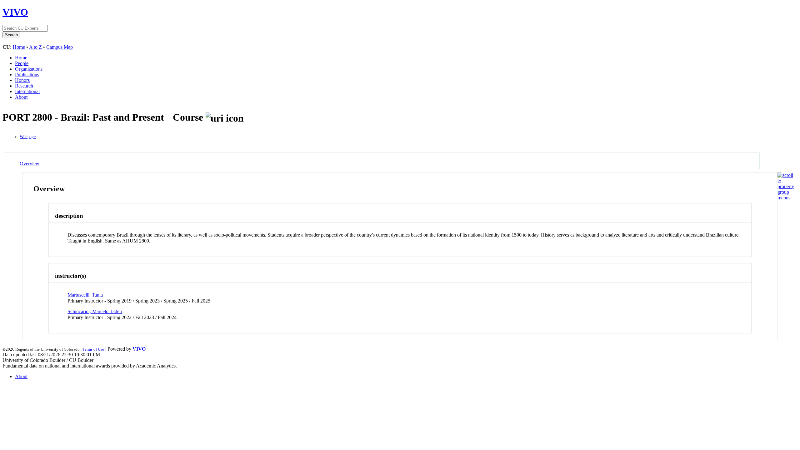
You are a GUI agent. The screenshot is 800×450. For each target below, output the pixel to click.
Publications (27, 74)
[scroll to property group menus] (786, 197)
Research (24, 85)
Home (19, 47)
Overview (29, 163)
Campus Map (59, 47)
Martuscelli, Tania (85, 295)
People (21, 63)
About (21, 97)
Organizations (28, 69)
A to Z (35, 47)
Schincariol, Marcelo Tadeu (95, 311)
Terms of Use (93, 349)
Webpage (28, 136)
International (27, 91)
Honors (22, 80)
